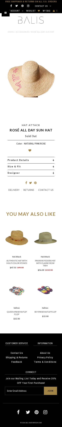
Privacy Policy (45, 357)
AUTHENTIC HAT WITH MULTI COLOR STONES (16, 261)
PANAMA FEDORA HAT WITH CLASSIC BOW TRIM (45, 263)
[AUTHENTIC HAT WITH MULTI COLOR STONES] (16, 252)
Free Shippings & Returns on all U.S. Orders (31, 1)
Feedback (16, 362)
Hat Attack (31, 125)
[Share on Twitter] (30, 183)
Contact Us (41, 6)
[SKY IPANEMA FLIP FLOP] (45, 303)
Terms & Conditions (45, 362)
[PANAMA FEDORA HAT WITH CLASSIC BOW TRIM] (45, 252)
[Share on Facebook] (26, 183)
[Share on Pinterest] (35, 183)
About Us (45, 353)
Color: (19, 143)
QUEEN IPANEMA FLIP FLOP (17, 313)
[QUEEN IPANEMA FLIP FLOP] (16, 303)
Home (11, 32)
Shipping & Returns (17, 357)
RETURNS (28, 190)
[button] (31, 151)
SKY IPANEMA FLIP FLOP (45, 312)
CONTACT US (46, 190)
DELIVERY (14, 190)
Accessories (22, 32)
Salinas (17, 308)
